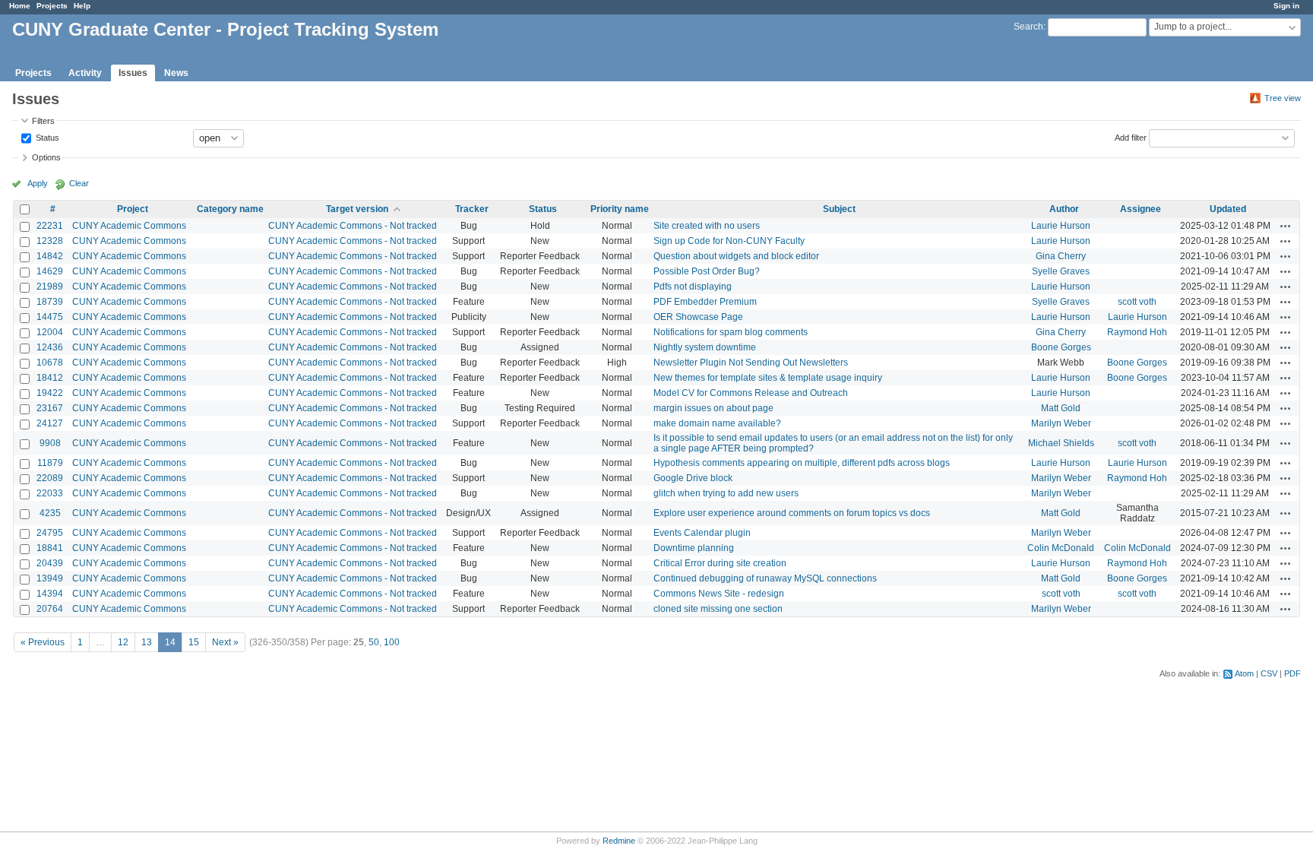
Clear (79, 183)
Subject (839, 209)
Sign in (1286, 6)
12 (123, 642)
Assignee (1140, 209)
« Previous (43, 642)
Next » (225, 642)
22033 (49, 493)
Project (132, 209)
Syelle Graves (1061, 271)
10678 (49, 362)
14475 (49, 317)
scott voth (1137, 301)
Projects (52, 6)
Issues (133, 73)
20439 (49, 563)
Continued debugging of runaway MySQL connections (765, 578)
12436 (49, 347)
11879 (50, 463)
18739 (49, 301)
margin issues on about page (713, 408)
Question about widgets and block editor (736, 256)
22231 (49, 225)
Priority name (619, 209)
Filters (43, 120)
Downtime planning (693, 548)
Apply (37, 183)
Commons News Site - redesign (718, 593)
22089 (49, 478)
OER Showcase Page (698, 317)
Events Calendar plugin (702, 532)
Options (46, 157)
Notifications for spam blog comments (730, 332)
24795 (49, 532)
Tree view (1282, 98)
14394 (49, 593)
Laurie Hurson (1060, 225)
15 (193, 642)
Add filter (1131, 136)
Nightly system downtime (704, 347)
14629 (49, 271)
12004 (49, 332)
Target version (357, 209)
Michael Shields (1061, 443)
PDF (1292, 673)
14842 (49, 256)
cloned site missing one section (718, 608)
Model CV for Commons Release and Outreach (750, 393)
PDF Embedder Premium (705, 301)
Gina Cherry (1061, 256)
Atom (1244, 673)
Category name (230, 209)
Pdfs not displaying (692, 286)
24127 (49, 423)
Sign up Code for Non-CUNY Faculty (729, 241)
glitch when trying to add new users (726, 493)
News (176, 73)
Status (46, 136)
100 (392, 642)
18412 (49, 377)
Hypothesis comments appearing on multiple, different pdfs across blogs (801, 463)
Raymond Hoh (1137, 332)
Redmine (619, 840)
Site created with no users (706, 225)
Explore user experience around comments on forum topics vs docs (791, 513)
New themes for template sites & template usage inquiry (767, 377)
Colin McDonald (1060, 548)
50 (374, 642)
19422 (49, 393)
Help (82, 6)
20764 (49, 608)
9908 (50, 443)
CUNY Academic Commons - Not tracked (352, 225)
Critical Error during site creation (719, 563)
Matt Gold (1060, 408)
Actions (1286, 226)
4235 (50, 513)
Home (19, 6)
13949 (49, 578)
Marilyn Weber (1061, 423)
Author (1064, 209)
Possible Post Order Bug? (706, 271)
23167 (49, 408)
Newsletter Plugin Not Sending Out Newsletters (750, 362)
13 (146, 642)
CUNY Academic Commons (129, 225)
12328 (49, 241)
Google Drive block (692, 478)
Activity (85, 73)
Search (1028, 26)
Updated (1228, 209)
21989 (49, 286)
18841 (49, 548)
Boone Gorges (1061, 347)
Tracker (472, 209)
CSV (1269, 673)
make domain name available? (717, 423)
